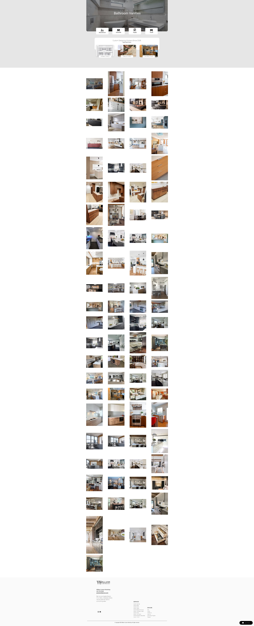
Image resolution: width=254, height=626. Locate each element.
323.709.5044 (100, 591)
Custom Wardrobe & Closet (138, 611)
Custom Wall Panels (137, 614)
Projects (148, 617)
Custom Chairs (136, 606)
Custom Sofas (136, 605)
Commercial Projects (151, 615)
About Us (149, 614)
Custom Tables (136, 608)
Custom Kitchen (136, 617)
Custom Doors (136, 612)
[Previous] (88, 14)
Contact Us (149, 612)
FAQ (148, 609)
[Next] (165, 14)
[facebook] (100, 612)
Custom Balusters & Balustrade (139, 615)
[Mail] (98, 612)
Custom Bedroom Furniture (138, 609)
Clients (148, 611)
